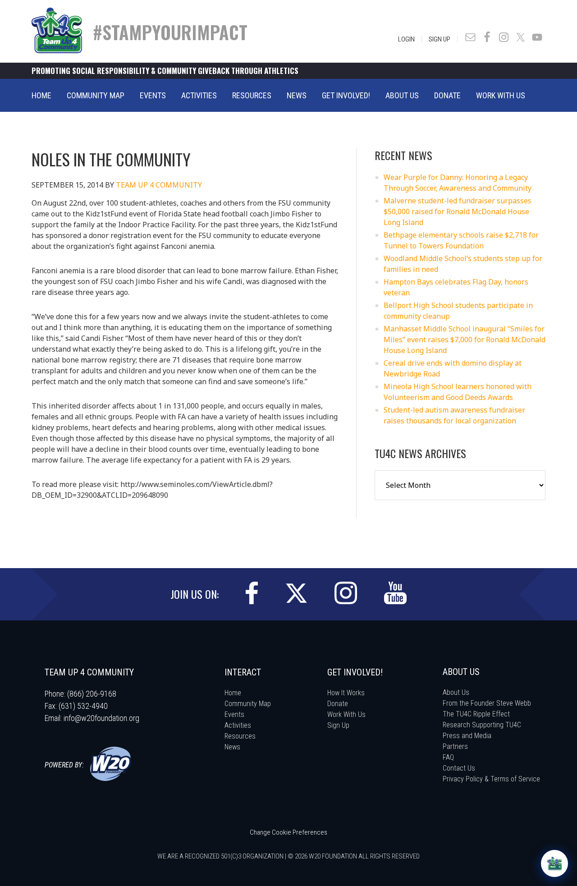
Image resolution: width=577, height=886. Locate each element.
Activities (237, 725)
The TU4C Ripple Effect (476, 714)
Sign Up (439, 39)
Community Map (247, 703)
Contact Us (459, 768)
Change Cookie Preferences (288, 832)
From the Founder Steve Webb (487, 703)
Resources (240, 736)
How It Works (346, 693)
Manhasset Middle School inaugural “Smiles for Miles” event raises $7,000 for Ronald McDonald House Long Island (464, 339)
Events (234, 714)
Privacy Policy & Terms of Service (491, 779)
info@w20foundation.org (101, 718)
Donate (337, 703)
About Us (456, 692)
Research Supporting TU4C (482, 725)
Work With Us (346, 714)
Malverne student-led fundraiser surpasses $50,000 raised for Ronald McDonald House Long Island (457, 211)
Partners (455, 746)
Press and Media (467, 735)
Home (232, 693)
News (232, 747)
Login (406, 39)
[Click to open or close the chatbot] (554, 863)
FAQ (448, 757)
